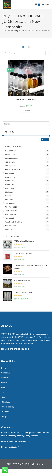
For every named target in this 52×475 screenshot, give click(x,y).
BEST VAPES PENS (11, 158)
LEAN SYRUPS (10, 188)
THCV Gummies (11, 211)
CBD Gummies (10, 166)
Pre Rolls (8, 196)
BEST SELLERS (10, 155)
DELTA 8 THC (9, 181)
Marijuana (9, 192)
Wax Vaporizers (10, 226)
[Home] (3, 31)
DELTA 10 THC (10, 177)
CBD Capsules (10, 162)
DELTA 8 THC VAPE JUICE (26, 100)
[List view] (29, 47)
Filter (45, 139)
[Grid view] (23, 47)
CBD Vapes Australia (12, 169)
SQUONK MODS (11, 203)
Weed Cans (9, 229)
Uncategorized (10, 214)
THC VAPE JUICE (11, 207)
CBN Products (10, 173)
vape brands (9, 218)
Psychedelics (9, 199)
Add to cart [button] (26, 111)
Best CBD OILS (10, 151)
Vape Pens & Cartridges (13, 222)
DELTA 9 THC (9, 184)
